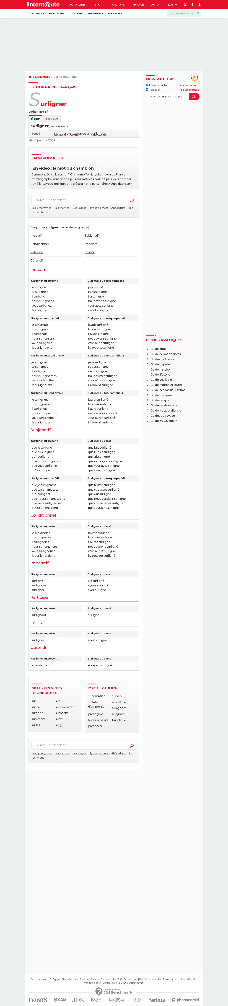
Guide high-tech (162, 364)
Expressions (95, 13)
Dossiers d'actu (157, 85)
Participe (36, 252)
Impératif (91, 244)
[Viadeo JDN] (136, 1000)
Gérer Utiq (192, 979)
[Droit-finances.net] (96, 1000)
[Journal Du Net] (78, 1000)
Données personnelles (150, 979)
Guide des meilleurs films (168, 390)
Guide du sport (161, 400)
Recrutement (130, 979)
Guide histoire (160, 369)
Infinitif (90, 252)
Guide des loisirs (162, 379)
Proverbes (115, 13)
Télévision (154, 89)
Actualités (77, 4)
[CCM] (59, 1000)
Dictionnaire (36, 13)
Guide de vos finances (166, 354)
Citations (76, 13)
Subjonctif (92, 235)
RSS (120, 979)
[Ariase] (157, 1000)
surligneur (98, 133)
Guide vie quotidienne (166, 410)
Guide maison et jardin (166, 385)
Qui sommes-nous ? (41, 979)
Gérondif (36, 260)
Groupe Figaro (110, 983)
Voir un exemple (189, 85)
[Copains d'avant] (116, 1000)
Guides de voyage (163, 415)
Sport (99, 4)
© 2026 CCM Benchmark (131, 983)
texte (75, 133)
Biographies (56, 13)
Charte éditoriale (70, 979)
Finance (138, 4)
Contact (94, 979)
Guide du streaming (164, 405)
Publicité (84, 979)
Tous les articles (108, 979)
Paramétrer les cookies (174, 979)
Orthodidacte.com (120, 183)
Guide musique (161, 395)
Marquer (60, 133)
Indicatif (36, 235)
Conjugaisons (51, 118)
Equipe (56, 979)
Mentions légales (92, 983)
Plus (170, 4)
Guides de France (163, 359)
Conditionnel (39, 244)
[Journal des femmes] (38, 1000)
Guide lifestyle (160, 374)
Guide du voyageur (164, 421)
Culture (118, 4)
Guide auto (158, 349)
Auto (155, 4)
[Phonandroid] (186, 1000)
